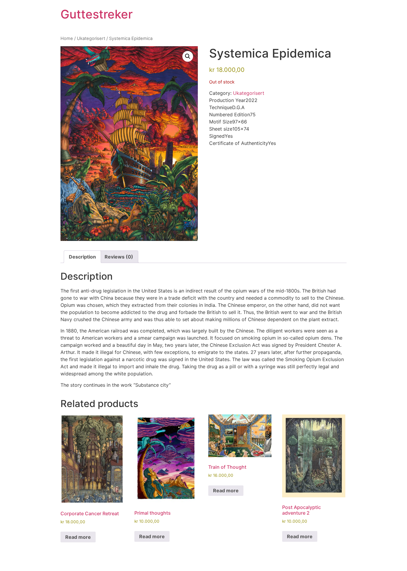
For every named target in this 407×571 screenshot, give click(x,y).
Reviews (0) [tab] (119, 257)
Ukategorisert (91, 38)
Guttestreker (96, 14)
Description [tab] (82, 257)
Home (66, 38)
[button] (187, 56)
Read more (78, 537)
